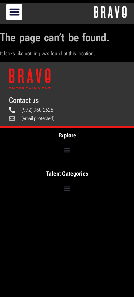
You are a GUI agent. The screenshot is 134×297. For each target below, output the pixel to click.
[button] (14, 12)
